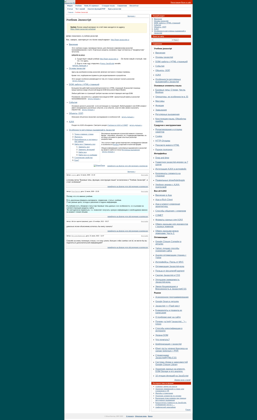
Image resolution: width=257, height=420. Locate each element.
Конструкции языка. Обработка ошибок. (170, 120)
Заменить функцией (86, 150)
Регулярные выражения (131, 150)
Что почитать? (162, 339)
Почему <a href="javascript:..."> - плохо (171, 322)
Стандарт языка (108, 6)
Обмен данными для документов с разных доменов (171, 225)
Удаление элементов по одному (168, 396)
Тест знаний (80, 9)
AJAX (71, 122)
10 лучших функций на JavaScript (171, 376)
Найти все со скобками (87, 155)
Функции (159, 105)
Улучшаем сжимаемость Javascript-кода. (167, 281)
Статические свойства (83, 158)
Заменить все (84, 147)
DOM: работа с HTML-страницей (84, 84)
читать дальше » (80, 66)
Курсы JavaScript (107, 64)
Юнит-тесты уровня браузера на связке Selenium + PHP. (171, 349)
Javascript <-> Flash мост (167, 306)
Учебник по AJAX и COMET (118, 125)
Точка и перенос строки (83, 134)
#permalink (144, 175)
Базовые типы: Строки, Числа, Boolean (170, 91)
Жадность (78, 137)
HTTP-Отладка (162, 141)
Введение (73, 44)
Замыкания (161, 110)
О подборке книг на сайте (168, 317)
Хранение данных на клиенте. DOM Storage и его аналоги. (170, 370)
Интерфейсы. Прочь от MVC (169, 262)
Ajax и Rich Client (164, 199)
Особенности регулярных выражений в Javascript (92, 130)
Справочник (122, 6)
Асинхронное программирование (172, 297)
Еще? (76, 160)
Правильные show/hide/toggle (170, 180)
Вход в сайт (186, 2)
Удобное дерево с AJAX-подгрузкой (167, 185)
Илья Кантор (75, 191)
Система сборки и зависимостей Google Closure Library (171, 363)
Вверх (150, 416)
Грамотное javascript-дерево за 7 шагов (171, 163)
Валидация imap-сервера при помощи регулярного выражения (170, 399)
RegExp (116, 144)
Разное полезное (163, 149)
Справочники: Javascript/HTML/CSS (166, 356)
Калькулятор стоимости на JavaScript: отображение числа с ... (171, 404)
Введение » (131, 16)
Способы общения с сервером (170, 211)
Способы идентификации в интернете (168, 329)
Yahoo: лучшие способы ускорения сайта (167, 249)
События (73, 102)
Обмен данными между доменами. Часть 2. (167, 232)
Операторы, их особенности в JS (171, 97)
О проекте (130, 416)
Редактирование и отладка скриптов (168, 130)
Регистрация (176, 2)
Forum (188, 410)
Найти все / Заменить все (84, 144)
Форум (70, 6)
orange (73, 175)
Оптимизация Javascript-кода (169, 266)
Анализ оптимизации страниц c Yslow (170, 256)
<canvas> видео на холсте (166, 386)
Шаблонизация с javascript (168, 344)
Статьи (70, 9)
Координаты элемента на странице (168, 174)
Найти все (82, 152)
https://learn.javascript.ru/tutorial (82, 29)
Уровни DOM (161, 335)
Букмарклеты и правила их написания (168, 311)
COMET (159, 215)
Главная (70, 12)
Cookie (158, 136)
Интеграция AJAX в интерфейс (170, 169)
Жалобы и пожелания (164, 393)
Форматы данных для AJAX (169, 220)
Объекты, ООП (76, 113)
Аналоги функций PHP (96, 9)
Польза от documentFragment (169, 271)
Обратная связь (141, 416)
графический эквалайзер (165, 407)
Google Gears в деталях (167, 301)
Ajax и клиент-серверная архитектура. (167, 205)
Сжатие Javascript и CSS (167, 275)
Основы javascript (77, 68)
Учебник (78, 6)
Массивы (160, 101)
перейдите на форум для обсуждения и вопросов (127, 166)
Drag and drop (162, 158)
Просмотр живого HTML (167, 145)
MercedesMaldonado (78, 236)
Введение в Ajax (163, 195)
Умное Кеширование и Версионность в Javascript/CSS (170, 287)
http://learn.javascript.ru (120, 40)
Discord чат (134, 6)
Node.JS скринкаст (91, 6)
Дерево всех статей (182, 380)
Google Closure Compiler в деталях (168, 242)
